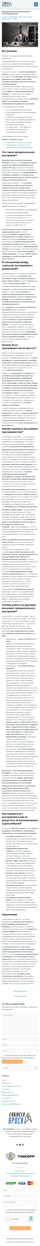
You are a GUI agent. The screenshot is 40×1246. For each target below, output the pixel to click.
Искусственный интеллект (10, 1086)
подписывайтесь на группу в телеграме (19, 142)
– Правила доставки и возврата (20, 1176)
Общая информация (8, 1095)
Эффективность (7, 1101)
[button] (36, 4)
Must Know (5, 1083)
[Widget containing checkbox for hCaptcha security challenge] (20, 1219)
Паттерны (5, 1098)
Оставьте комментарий (10, 17)
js (2, 1080)
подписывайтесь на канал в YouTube (18, 145)
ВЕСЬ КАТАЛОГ (20, 1171)
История (4, 1089)
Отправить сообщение (20, 1228)
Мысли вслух (23, 17)
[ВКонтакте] (17, 1145)
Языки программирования (10, 1104)
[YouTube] (23, 1145)
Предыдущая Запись (20, 991)
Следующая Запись (20, 996)
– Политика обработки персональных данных (20, 1173)
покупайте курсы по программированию (19, 147)
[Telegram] (20, 1145)
